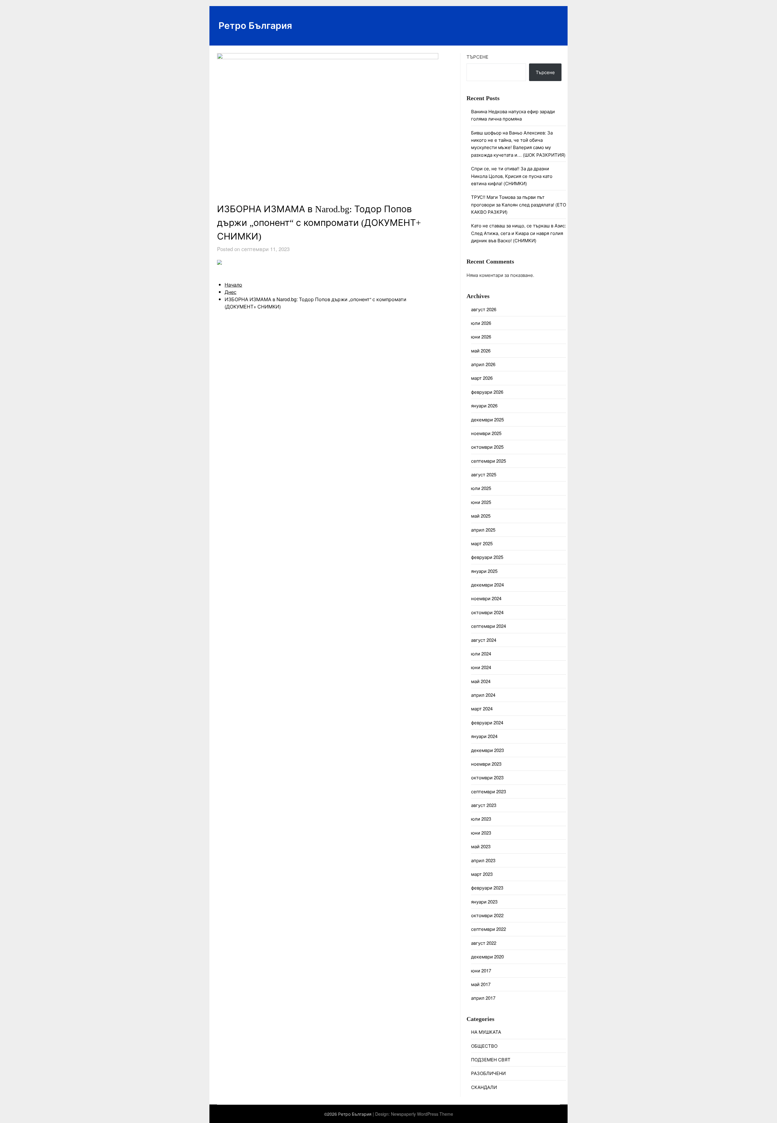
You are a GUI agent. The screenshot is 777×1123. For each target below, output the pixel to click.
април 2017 (483, 998)
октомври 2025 (487, 447)
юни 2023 (481, 832)
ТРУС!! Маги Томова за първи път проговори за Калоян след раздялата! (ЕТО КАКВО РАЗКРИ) (518, 204)
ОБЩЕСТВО (484, 1046)
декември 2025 (487, 419)
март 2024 (482, 708)
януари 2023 (484, 901)
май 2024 (480, 681)
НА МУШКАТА (486, 1032)
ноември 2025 (486, 433)
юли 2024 (481, 653)
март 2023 (482, 874)
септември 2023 (488, 791)
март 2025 (482, 543)
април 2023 (483, 860)
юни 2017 (481, 970)
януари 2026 (484, 405)
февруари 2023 (487, 887)
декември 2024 (487, 584)
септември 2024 (488, 626)
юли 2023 (481, 818)
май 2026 (480, 350)
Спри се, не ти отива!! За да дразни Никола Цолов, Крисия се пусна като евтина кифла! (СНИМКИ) (511, 175)
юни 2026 (481, 336)
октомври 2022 (487, 915)
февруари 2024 (487, 722)
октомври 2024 (487, 612)
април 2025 (483, 529)
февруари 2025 (487, 557)
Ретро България (255, 25)
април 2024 (483, 695)
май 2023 (480, 846)
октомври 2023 (487, 777)
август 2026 (483, 309)
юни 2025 (481, 502)
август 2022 (483, 943)
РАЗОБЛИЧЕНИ (488, 1073)
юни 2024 (481, 667)
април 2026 (483, 364)
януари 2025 (484, 571)
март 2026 (482, 378)
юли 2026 (481, 323)
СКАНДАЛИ (484, 1087)
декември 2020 (487, 956)
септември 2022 (488, 929)
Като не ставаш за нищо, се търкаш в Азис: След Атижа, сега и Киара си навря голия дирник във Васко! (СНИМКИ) (518, 232)
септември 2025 (488, 461)
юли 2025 (481, 488)
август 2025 (483, 474)
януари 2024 (484, 736)
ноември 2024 (486, 598)
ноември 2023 (486, 764)
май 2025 (480, 515)
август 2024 (483, 640)
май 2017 (480, 984)
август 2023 (483, 805)
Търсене (477, 56)
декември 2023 (487, 750)
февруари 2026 (487, 392)
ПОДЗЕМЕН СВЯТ (491, 1059)
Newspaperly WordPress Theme (422, 1114)
